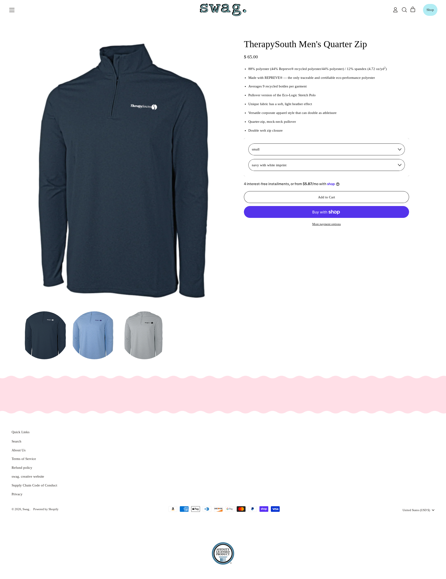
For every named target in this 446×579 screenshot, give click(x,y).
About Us (19, 450)
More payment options (326, 224)
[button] (404, 10)
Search (16, 441)
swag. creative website (28, 476)
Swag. (26, 509)
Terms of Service (24, 459)
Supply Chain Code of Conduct (34, 485)
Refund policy (22, 467)
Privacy (17, 494)
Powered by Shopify (46, 509)
